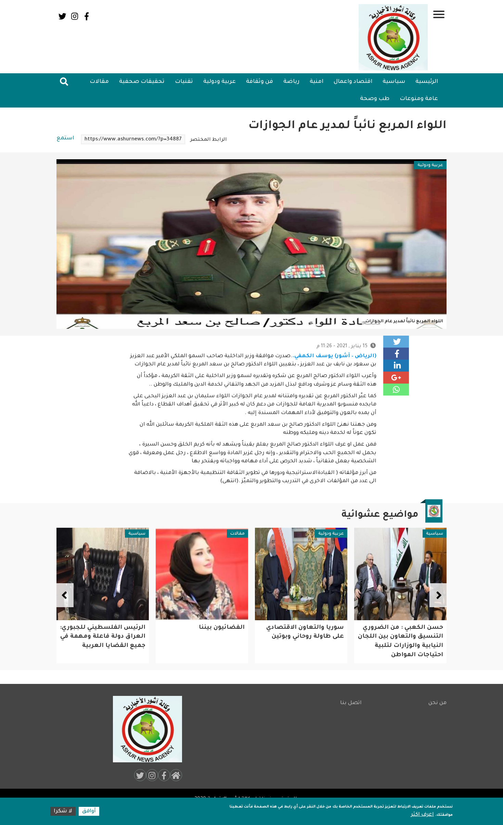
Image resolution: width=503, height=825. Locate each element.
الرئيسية (426, 82)
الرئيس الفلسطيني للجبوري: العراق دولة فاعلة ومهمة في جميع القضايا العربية (202, 637)
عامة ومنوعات (419, 99)
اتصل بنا (351, 703)
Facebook (86, 16)
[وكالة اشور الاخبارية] (393, 37)
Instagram (74, 16)
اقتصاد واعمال (353, 82)
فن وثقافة (259, 82)
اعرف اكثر (422, 815)
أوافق (89, 811)
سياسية (394, 82)
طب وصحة (374, 99)
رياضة (291, 82)
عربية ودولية (219, 82)
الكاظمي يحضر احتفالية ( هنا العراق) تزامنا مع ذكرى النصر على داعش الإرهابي (102, 637)
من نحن (437, 703)
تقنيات (184, 82)
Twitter (62, 16)
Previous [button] (438, 595)
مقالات (99, 82)
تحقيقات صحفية (142, 82)
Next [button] (65, 595)
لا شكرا (63, 811)
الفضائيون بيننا (321, 628)
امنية (316, 82)
